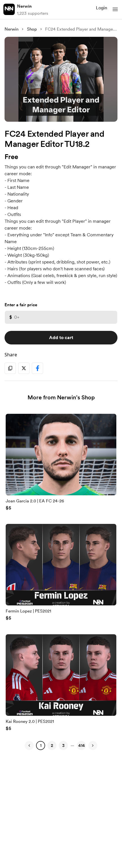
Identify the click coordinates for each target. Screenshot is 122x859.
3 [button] (63, 745)
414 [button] (81, 745)
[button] (115, 9)
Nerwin (24, 6)
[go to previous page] (29, 745)
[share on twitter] (24, 368)
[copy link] (10, 368)
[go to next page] (92, 745)
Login (101, 7)
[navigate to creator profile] (9, 9)
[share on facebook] (37, 368)
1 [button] (40, 745)
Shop (32, 29)
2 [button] (52, 745)
